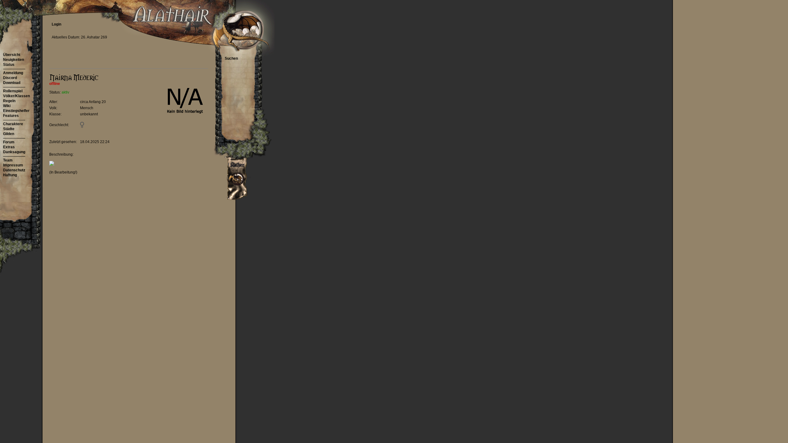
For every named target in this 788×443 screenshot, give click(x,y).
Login (56, 24)
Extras (9, 147)
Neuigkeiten (13, 60)
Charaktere (13, 124)
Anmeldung (13, 73)
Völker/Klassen (16, 96)
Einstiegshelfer (16, 111)
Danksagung (14, 152)
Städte (8, 129)
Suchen (231, 58)
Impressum (13, 165)
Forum (8, 142)
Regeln (9, 101)
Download (11, 83)
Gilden (8, 134)
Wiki (6, 106)
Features (11, 116)
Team (8, 160)
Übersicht (11, 55)
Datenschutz (14, 170)
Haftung (10, 175)
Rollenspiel (12, 91)
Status (8, 64)
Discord (10, 78)
